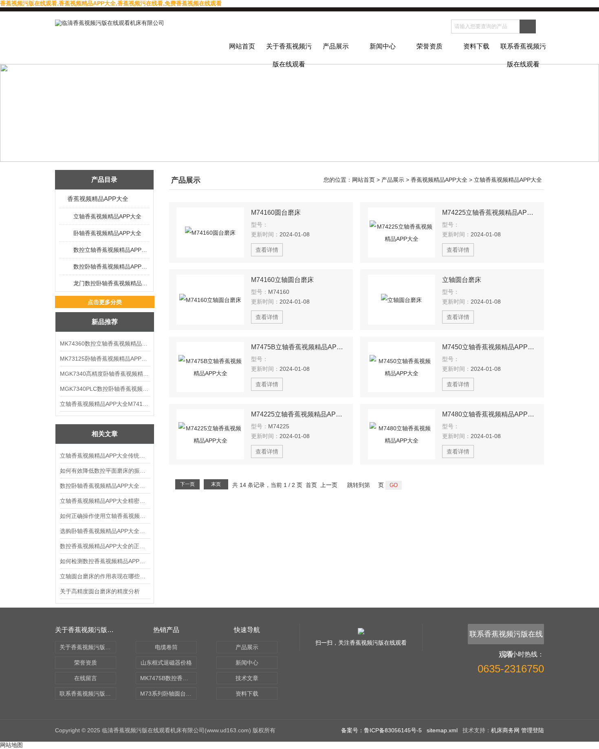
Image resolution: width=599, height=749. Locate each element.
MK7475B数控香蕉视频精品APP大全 (168, 678)
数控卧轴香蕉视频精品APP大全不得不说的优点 (105, 485)
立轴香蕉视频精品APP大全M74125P (105, 404)
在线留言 (85, 678)
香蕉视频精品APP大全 (97, 198)
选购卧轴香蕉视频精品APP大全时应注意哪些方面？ (105, 531)
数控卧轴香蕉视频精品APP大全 (111, 266)
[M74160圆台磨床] (210, 232)
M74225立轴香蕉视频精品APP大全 (489, 212)
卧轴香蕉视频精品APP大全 (107, 233)
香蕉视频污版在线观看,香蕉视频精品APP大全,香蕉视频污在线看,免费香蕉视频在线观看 (111, 3)
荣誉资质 (429, 46)
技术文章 (247, 678)
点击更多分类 (105, 302)
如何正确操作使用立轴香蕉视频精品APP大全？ (105, 516)
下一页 (187, 484)
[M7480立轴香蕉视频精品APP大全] (402, 434)
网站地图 (11, 745)
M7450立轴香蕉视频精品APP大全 (489, 347)
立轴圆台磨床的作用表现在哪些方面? (105, 576)
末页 (216, 484)
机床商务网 (505, 730)
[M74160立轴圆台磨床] (210, 300)
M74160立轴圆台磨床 (282, 279)
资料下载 (476, 46)
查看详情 (266, 250)
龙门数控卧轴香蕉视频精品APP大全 (111, 283)
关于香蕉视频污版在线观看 (289, 53)
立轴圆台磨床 (461, 279)
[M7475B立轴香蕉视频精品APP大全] (210, 367)
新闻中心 (383, 46)
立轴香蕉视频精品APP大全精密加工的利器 (105, 501)
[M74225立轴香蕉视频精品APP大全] (402, 232)
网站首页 (242, 46)
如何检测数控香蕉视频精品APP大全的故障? (105, 561)
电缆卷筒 (166, 647)
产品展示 (336, 46)
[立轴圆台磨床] (402, 300)
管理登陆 (532, 730)
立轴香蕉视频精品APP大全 (107, 216)
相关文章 (105, 433)
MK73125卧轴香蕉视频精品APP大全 (105, 358)
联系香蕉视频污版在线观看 (523, 53)
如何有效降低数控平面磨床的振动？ (105, 470)
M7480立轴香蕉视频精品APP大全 (489, 414)
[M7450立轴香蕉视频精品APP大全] (402, 367)
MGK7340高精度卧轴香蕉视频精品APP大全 (105, 373)
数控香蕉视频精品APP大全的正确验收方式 (105, 546)
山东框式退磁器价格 (166, 662)
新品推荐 (105, 321)
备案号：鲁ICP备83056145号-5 (381, 730)
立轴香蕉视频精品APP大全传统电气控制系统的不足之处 (105, 455)
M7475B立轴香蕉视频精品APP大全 (298, 347)
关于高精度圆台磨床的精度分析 (100, 591)
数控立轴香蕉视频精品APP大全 (111, 250)
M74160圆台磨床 (276, 212)
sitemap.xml (442, 730)
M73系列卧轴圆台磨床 (168, 693)
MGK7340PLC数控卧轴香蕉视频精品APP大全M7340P (105, 389)
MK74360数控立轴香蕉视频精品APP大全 (105, 343)
